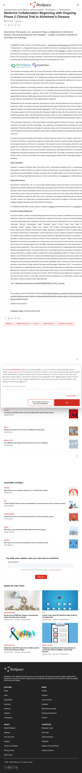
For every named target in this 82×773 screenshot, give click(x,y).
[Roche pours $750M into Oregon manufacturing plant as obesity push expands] (22, 600)
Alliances (9, 323)
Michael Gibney (8, 432)
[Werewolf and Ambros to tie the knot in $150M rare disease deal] (73, 431)
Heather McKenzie (9, 506)
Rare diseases (9, 645)
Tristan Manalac (8, 545)
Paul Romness (8, 492)
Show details (71, 396)
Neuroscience (48, 323)
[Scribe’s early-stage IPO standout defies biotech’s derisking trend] (60, 600)
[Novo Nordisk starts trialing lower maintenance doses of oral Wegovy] (73, 444)
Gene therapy (47, 645)
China (6, 527)
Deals (6, 427)
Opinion (7, 488)
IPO (43, 612)
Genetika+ (61, 51)
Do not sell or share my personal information (40, 402)
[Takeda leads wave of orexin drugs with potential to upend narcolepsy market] (73, 517)
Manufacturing (9, 612)
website (51, 206)
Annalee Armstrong (9, 532)
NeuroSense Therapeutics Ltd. (59, 45)
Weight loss (8, 440)
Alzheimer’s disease (65, 323)
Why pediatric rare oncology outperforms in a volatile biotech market (26, 490)
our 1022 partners (14, 369)
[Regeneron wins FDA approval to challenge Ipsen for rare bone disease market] (22, 633)
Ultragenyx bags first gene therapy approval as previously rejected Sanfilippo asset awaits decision (58, 649)
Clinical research (23, 323)
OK (67, 402)
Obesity (7, 540)
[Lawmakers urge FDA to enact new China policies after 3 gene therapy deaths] (73, 413)
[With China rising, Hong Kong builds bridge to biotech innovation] (73, 530)
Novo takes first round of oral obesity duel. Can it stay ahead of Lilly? (26, 542)
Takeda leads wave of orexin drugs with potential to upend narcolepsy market (29, 516)
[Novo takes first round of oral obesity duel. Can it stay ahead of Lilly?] (73, 543)
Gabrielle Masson (9, 415)
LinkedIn (64, 176)
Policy (6, 410)
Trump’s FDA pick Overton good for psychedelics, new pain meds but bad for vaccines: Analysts (34, 503)
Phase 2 (36, 323)
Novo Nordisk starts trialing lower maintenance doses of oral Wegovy (26, 443)
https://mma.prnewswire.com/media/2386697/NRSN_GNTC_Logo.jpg (39, 283)
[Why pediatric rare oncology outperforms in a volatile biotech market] (73, 491)
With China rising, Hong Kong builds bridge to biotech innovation (25, 529)
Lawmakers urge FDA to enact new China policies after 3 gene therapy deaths (28, 412)
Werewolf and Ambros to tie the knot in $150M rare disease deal (24, 430)
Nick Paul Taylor (8, 445)
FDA (5, 501)
